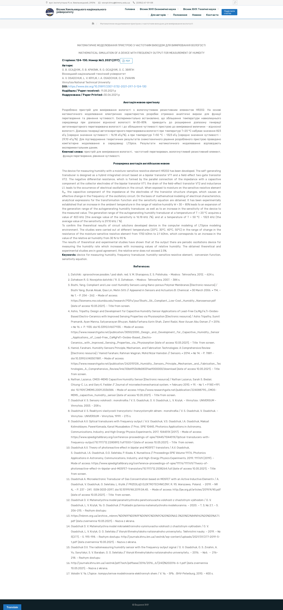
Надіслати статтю (229, 12)
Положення (180, 14)
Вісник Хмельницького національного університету (81, 11)
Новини (196, 14)
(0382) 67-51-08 (144, 2)
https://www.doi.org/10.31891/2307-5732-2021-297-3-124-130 (107, 86)
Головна (130, 9)
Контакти (212, 14)
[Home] (93, 23)
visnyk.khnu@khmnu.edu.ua (116, 2)
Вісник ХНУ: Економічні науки (158, 9)
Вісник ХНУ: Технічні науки (199, 9)
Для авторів (158, 14)
